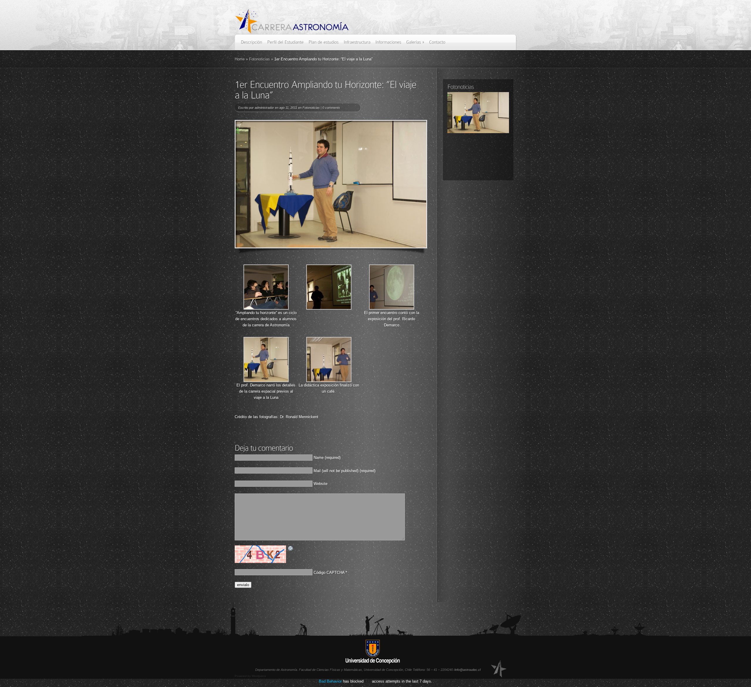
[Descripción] (251, 44)
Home (240, 59)
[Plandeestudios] (324, 44)
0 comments (331, 107)
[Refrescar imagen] (290, 548)
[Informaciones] (388, 44)
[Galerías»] (415, 44)
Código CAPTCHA (329, 572)
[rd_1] (266, 308)
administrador (264, 107)
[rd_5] (328, 381)
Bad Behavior (330, 681)
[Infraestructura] (357, 44)
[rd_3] (391, 308)
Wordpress (259, 676)
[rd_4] (266, 381)
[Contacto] (437, 44)
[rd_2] (328, 308)
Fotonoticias (259, 59)
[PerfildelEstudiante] (285, 44)
